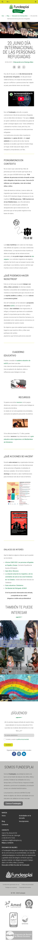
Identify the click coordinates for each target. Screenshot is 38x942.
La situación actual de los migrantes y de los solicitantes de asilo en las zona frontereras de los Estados (19, 577)
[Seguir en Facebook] (14, 754)
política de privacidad (23, 739)
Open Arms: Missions (12, 571)
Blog (8, 16)
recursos (19, 402)
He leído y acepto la (17, 739)
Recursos (17, 397)
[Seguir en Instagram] (19, 754)
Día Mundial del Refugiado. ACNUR (16, 588)
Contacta (5, 824)
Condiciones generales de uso (11, 884)
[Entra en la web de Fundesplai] (19, 877)
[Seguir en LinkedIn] (24, 754)
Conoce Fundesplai (13, 803)
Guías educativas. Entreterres (14, 585)
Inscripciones (24, 821)
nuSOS (12, 306)
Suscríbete (8, 744)
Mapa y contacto (7, 843)
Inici (3, 16)
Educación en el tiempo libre (20, 16)
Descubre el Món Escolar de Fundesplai (15, 865)
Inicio (4, 816)
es (8, 2)
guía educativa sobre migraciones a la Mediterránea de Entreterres (19, 439)
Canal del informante (25, 887)
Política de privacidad (27, 884)
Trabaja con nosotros (11, 887)
